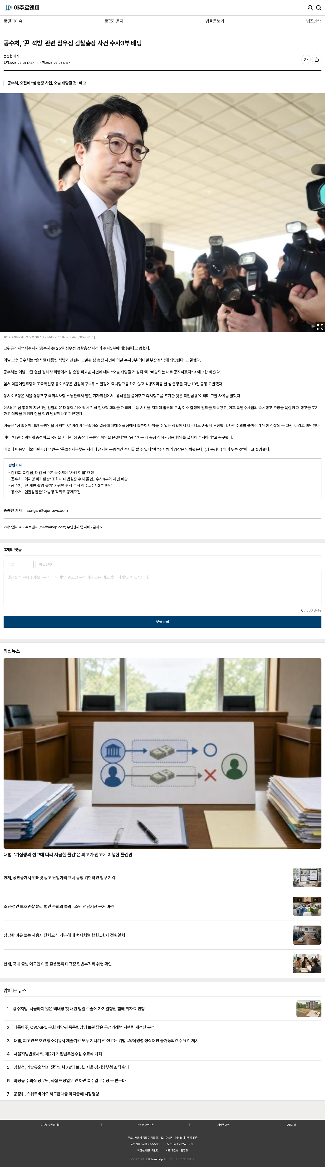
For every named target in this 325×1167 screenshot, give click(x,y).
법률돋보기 (214, 21)
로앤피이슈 (13, 21)
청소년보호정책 (145, 1124)
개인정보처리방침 (50, 1124)
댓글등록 (162, 621)
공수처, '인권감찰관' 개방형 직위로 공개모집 (46, 492)
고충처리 (291, 1124)
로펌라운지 (113, 21)
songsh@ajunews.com (47, 510)
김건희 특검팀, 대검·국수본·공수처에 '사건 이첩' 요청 (52, 473)
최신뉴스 (12, 651)
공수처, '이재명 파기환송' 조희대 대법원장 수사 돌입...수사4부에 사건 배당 (69, 479)
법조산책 (313, 21)
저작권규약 (223, 1124)
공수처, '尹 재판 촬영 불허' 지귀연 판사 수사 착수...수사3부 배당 (61, 486)
